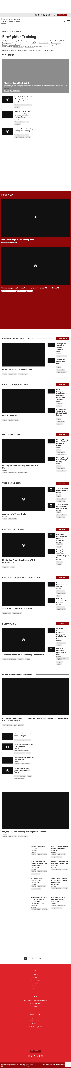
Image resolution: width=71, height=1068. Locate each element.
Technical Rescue (7, 613)
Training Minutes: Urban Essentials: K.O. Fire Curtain (62, 506)
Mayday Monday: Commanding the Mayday (62, 460)
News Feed (17, 124)
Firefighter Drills (12, 374)
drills (33, 43)
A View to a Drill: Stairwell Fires (37, 879)
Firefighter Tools (61, 421)
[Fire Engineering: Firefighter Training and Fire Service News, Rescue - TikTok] (46, 15)
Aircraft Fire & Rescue (20, 776)
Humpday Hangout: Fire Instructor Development (59, 862)
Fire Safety (17, 105)
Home (4, 31)
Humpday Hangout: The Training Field (17, 239)
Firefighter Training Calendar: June (17, 369)
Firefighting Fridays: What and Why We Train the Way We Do (62, 554)
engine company (18, 46)
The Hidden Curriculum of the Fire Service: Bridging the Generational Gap (62, 634)
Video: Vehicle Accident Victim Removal (62, 601)
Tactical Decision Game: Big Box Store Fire (24, 759)
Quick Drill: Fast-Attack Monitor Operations (59, 847)
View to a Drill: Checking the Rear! (61, 361)
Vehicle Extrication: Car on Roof (62, 585)
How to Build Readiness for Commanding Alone (61, 651)
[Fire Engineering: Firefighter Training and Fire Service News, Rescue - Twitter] (49, 15)
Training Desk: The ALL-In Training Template (61, 346)
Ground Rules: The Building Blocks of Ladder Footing (62, 412)
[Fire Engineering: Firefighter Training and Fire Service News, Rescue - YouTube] (39, 15)
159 (40, 959)
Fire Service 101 (43, 43)
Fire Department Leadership (21, 135)
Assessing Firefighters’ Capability (39, 847)
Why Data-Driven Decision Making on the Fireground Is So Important (24, 99)
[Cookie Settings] (2, 1066)
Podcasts (17, 107)
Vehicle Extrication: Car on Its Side (17, 608)
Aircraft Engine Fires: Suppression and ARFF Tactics (22, 770)
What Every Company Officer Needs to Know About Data (59, 880)
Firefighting (59, 403)
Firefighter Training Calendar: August (58, 898)
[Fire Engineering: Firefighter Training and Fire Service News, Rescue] (11, 21)
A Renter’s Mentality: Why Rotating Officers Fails (23, 654)
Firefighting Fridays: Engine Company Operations (61, 537)
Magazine (27, 659)
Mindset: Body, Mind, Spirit (16, 83)
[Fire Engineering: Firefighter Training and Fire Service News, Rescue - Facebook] (41, 15)
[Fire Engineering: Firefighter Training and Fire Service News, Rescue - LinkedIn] (44, 15)
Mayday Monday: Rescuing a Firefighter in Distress (20, 466)
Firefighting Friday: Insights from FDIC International (18, 561)
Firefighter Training (15, 90)
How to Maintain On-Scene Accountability (23, 745)
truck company (29, 46)
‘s (7, 41)
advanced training (14, 45)
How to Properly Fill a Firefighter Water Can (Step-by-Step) (39, 863)
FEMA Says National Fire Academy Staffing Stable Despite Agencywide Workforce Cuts (23, 115)
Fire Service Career (19, 137)
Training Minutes (13, 518)
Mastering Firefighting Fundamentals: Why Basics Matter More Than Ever (61, 394)
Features (7, 90)
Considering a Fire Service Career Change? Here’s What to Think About (31, 288)
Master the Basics (10, 415)
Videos (14, 242)
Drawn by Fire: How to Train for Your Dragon (24, 735)
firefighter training (29, 41)
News (27, 121)
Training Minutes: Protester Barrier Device (62, 490)
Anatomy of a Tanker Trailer (14, 514)
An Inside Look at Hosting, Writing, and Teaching (23, 130)
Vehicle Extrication (17, 613)
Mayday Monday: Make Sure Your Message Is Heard (62, 443)
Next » (44, 959)
